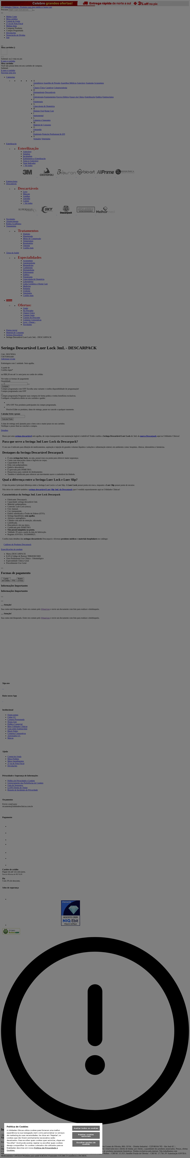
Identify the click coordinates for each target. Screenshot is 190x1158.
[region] (53, 1138)
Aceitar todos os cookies (86, 1128)
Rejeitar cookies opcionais (86, 1135)
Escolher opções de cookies (86, 1143)
